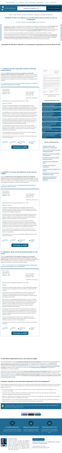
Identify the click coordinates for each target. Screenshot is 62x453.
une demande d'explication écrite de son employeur (28, 361)
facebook (25, 414)
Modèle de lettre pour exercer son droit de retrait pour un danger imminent (50, 124)
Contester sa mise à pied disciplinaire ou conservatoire (50, 147)
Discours (47, 2)
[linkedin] (6, 445)
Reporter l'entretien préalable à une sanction (51, 170)
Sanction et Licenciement (27, 14)
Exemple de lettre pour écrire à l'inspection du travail (50, 109)
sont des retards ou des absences (39, 367)
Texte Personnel (39, 2)
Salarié (26, 2)
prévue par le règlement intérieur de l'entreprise (35, 371)
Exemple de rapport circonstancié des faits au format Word (50, 130)
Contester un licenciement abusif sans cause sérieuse (51, 158)
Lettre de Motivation (10, 2)
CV (16, 2)
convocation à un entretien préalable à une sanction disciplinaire (37, 375)
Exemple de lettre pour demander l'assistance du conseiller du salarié (49, 114)
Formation (21, 2)
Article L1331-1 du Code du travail (20, 364)
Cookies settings (43, 443)
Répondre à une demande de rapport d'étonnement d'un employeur (50, 178)
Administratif (32, 2)
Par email (38, 414)
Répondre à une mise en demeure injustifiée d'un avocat (51, 174)
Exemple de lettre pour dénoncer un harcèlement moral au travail (50, 119)
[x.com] (4, 445)
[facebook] (2, 445)
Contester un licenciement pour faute (50, 162)
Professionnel (53, 2)
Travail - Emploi (16, 14)
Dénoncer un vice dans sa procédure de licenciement (51, 154)
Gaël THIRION (32, 22)
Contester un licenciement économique (49, 166)
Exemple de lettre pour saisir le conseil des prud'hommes (50, 104)
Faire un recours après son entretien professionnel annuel (51, 150)
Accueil (10, 14)
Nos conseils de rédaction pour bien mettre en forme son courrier (50, 136)
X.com (32, 414)
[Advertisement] (31, 56)
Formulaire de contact (38, 439)
